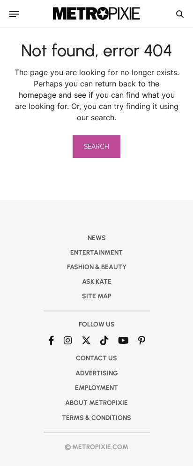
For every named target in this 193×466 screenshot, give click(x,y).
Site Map (96, 296)
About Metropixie (96, 403)
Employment (96, 388)
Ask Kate (96, 282)
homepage (37, 95)
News (97, 238)
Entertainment (96, 252)
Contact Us (96, 358)
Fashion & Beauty (96, 267)
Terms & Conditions (96, 418)
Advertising (96, 373)
